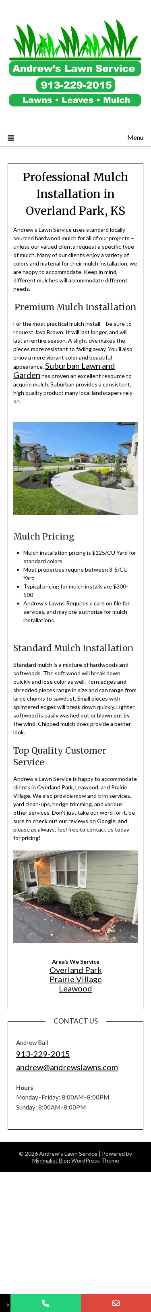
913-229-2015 (36, 1039)
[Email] (116, 1303)
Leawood (75, 976)
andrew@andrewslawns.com (53, 1049)
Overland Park (75, 959)
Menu (135, 137)
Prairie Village (75, 968)
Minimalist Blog (51, 1141)
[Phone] (45, 1303)
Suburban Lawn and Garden (79, 365)
